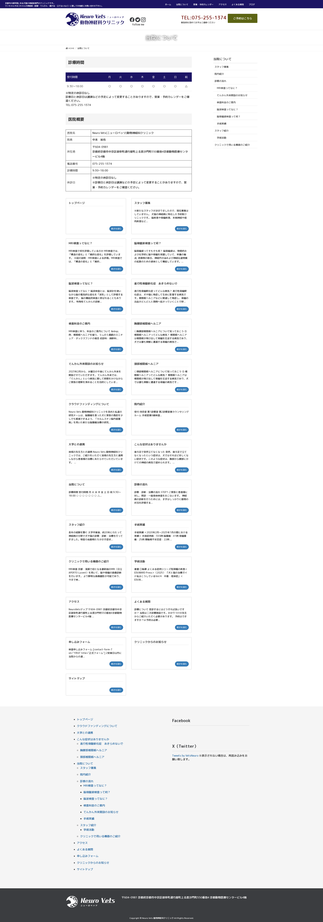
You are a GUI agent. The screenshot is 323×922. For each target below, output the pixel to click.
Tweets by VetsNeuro (185, 755)
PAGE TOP (313, 891)
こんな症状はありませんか (93, 739)
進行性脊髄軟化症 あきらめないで (101, 743)
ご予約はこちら (242, 18)
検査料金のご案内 (226, 102)
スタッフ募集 (221, 66)
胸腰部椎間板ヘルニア (93, 750)
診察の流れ (220, 81)
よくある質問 (238, 4)
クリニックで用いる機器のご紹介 (232, 144)
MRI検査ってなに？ (227, 88)
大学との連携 (85, 733)
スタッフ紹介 (221, 130)
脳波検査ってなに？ (227, 109)
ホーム (168, 4)
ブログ (252, 4)
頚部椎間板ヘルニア (92, 757)
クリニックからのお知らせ (93, 863)
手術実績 (221, 123)
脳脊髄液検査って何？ (228, 116)
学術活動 (221, 137)
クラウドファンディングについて (97, 726)
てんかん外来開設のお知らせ (232, 95)
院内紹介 (219, 73)
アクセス (223, 4)
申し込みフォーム (87, 856)
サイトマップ (85, 869)
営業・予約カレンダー (203, 4)
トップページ (85, 719)
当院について (182, 4)
